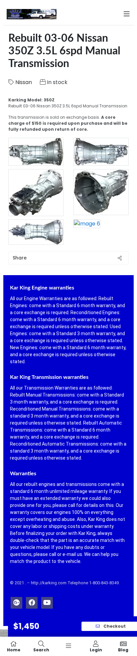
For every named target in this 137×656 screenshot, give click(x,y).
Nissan (23, 82)
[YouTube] (47, 601)
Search (41, 649)
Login (96, 649)
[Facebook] (32, 601)
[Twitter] (16, 601)
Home (13, 649)
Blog (123, 649)
